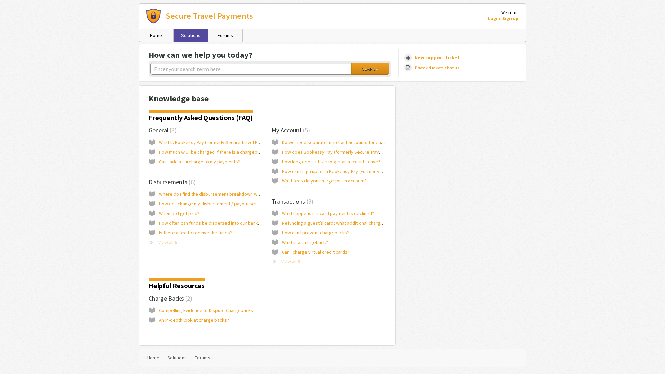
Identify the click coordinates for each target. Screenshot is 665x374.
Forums (225, 35)
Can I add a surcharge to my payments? (199, 162)
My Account (290, 130)
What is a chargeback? (305, 242)
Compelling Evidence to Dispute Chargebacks (206, 310)
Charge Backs (169, 298)
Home (156, 35)
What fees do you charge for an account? (324, 181)
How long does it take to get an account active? (331, 162)
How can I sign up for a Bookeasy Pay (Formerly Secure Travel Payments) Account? (367, 171)
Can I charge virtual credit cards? (315, 252)
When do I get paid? (179, 213)
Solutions (191, 35)
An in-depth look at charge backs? (194, 320)
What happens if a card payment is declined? (328, 213)
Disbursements (171, 182)
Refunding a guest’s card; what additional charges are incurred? (348, 223)
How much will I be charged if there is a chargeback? (213, 152)
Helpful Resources (177, 285)
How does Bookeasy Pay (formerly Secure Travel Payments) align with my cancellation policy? (378, 152)
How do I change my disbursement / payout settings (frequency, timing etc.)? (239, 204)
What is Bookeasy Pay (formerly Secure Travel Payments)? (219, 142)
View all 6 (167, 242)
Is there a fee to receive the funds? (195, 233)
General (162, 130)
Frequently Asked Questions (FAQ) (201, 117)
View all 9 (290, 261)
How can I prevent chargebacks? (315, 233)
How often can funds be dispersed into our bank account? (218, 223)
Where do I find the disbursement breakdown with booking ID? (223, 194)
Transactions (291, 201)
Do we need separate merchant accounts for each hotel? (341, 142)
